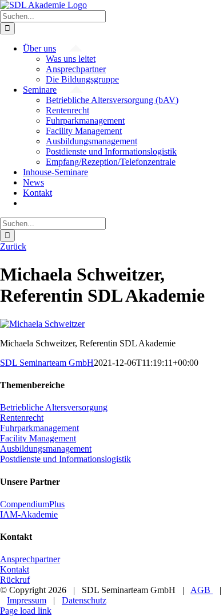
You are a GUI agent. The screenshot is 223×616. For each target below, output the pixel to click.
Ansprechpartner (30, 559)
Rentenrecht (21, 417)
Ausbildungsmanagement (45, 448)
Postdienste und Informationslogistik (65, 459)
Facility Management (38, 438)
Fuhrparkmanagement (39, 428)
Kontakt (14, 569)
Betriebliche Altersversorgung (53, 407)
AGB (201, 590)
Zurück (13, 246)
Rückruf (15, 580)
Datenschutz (84, 600)
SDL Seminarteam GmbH (47, 363)
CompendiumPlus (32, 504)
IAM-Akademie (29, 514)
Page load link (25, 610)
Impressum (26, 600)
